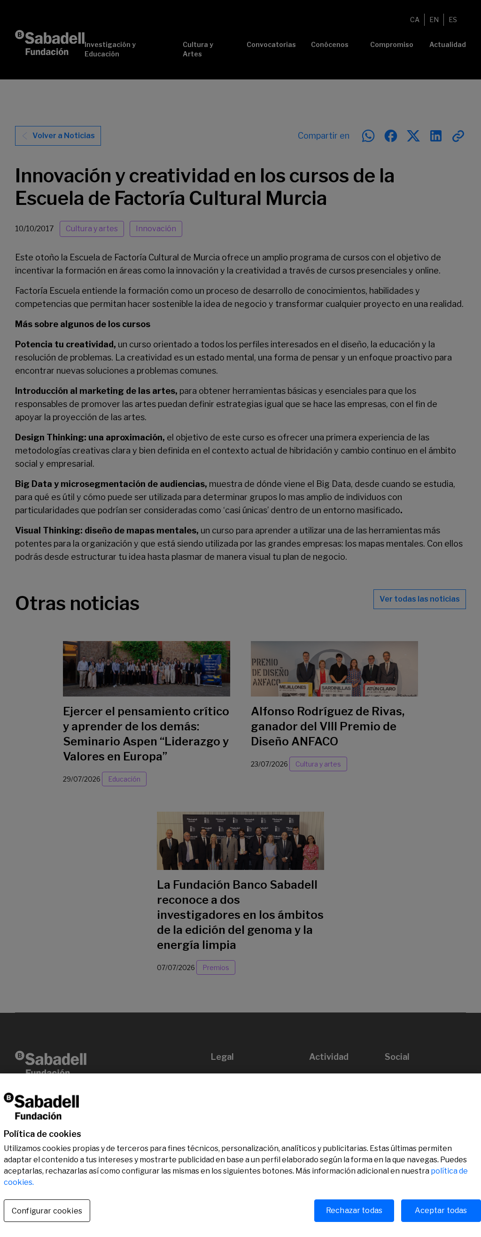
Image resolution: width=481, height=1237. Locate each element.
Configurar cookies (47, 1210)
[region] (240, 1155)
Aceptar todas (441, 1210)
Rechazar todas (354, 1210)
